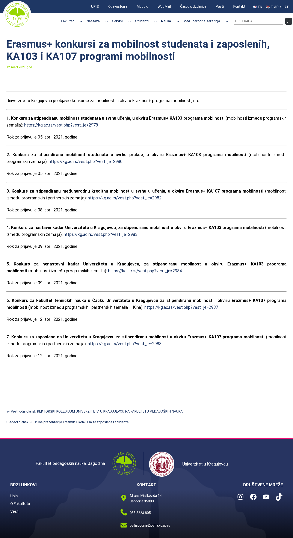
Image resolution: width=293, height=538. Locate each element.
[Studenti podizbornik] (155, 21)
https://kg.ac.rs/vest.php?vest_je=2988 (125, 343)
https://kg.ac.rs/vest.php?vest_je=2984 (145, 270)
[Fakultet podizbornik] (81, 21)
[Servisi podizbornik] (129, 21)
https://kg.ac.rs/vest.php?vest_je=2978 (61, 125)
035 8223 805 (140, 513)
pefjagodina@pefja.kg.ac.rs (150, 525)
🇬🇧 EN (257, 7)
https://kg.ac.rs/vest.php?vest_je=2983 (100, 234)
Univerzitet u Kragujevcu (205, 464)
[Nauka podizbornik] (178, 21)
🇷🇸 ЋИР (272, 7)
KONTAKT (146, 484)
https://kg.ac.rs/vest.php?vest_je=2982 (125, 197)
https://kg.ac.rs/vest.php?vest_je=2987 (181, 307)
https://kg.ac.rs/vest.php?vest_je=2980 (85, 161)
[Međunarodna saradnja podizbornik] (227, 21)
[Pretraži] (288, 21)
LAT (285, 7)
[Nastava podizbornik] (106, 21)
